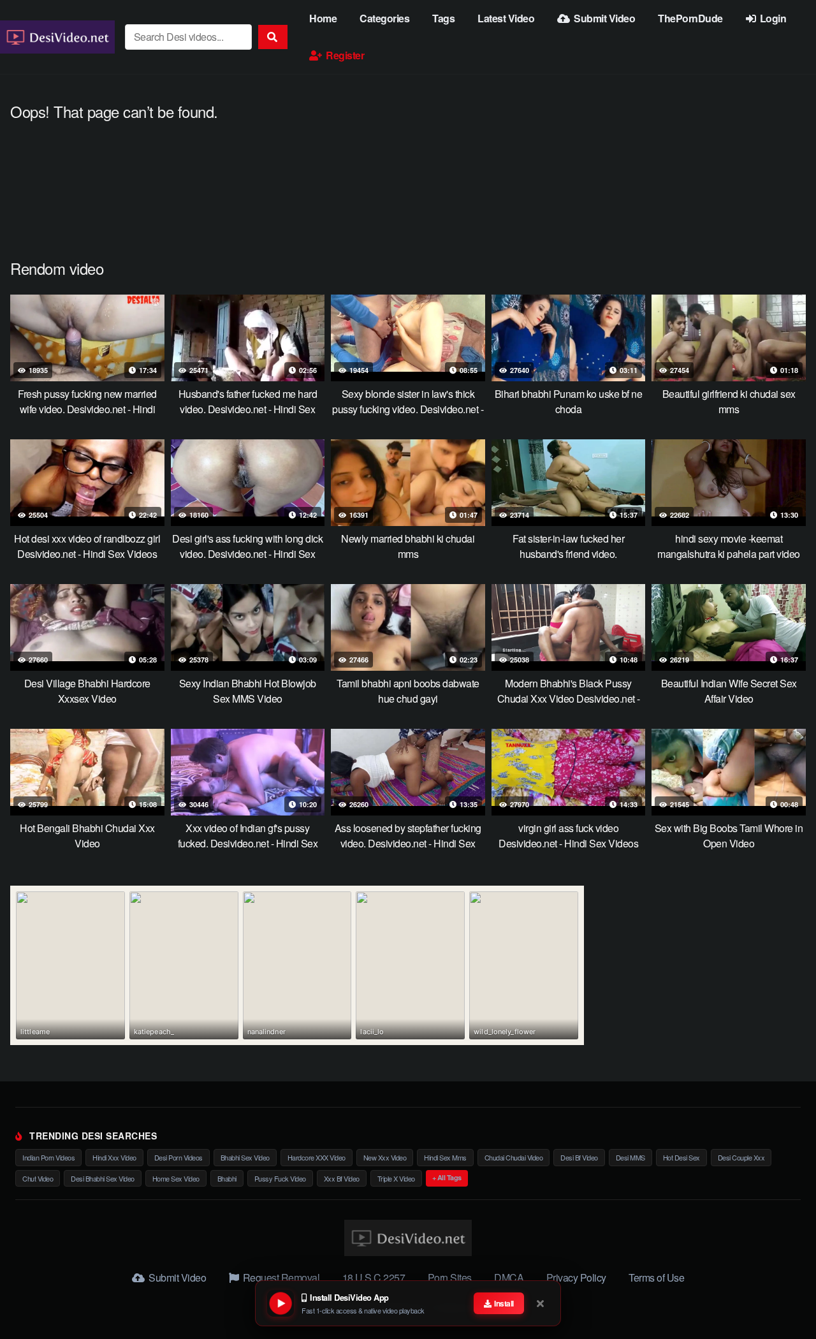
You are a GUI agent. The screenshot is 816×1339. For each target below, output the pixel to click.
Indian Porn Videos (48, 1157)
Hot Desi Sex (681, 1157)
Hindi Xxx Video (114, 1157)
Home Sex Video (176, 1178)
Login (771, 18)
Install (503, 1303)
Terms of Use (656, 1277)
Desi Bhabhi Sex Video (103, 1178)
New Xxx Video (385, 1157)
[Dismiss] (541, 1303)
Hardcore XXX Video (317, 1157)
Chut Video (37, 1178)
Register (344, 55)
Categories (384, 18)
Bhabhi (227, 1178)
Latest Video (505, 18)
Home (323, 18)
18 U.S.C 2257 (373, 1277)
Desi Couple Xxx (741, 1157)
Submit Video (604, 18)
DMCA (508, 1277)
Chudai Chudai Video (513, 1157)
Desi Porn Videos (178, 1157)
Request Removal (279, 1277)
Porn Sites (450, 1277)
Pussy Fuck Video (280, 1178)
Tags (443, 18)
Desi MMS (630, 1157)
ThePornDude (690, 18)
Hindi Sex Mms (445, 1157)
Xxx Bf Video (342, 1178)
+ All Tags (447, 1177)
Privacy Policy (576, 1277)
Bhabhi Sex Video (245, 1157)
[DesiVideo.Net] (57, 37)
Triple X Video (396, 1178)
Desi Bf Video (579, 1157)
